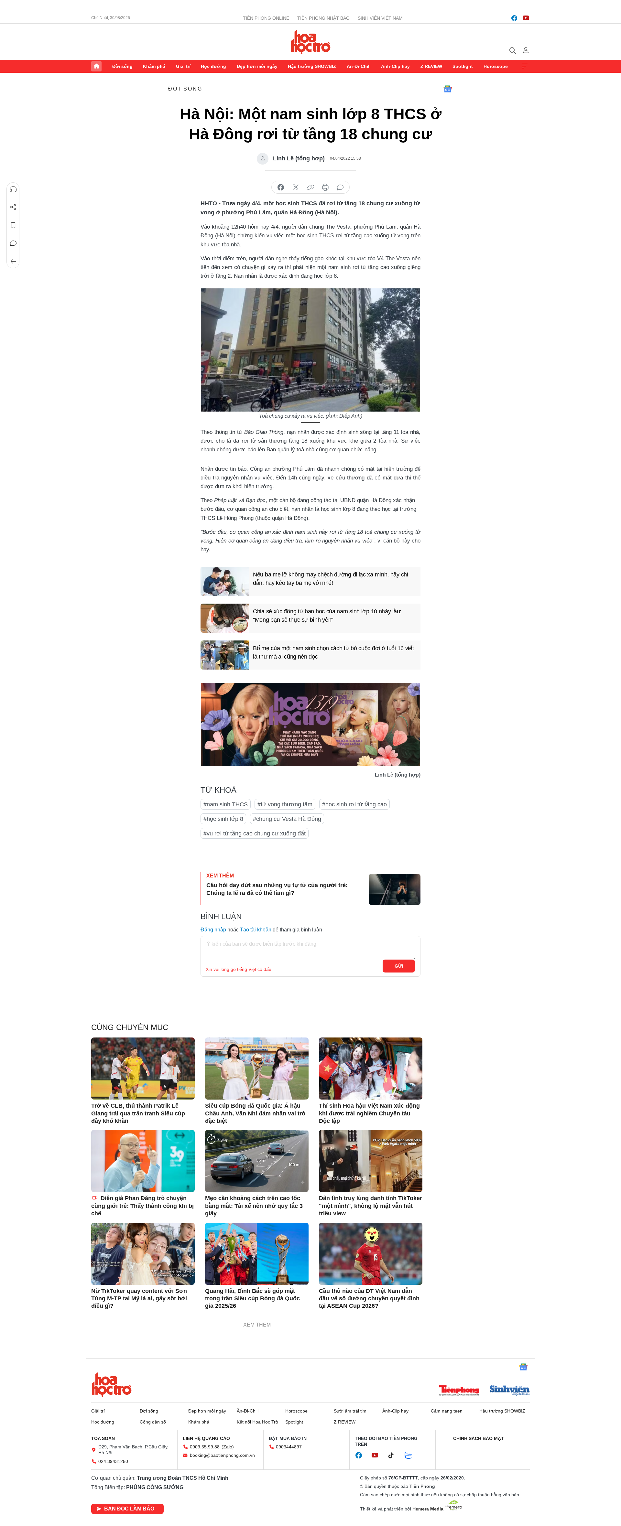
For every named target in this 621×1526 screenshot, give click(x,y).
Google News (447, 89)
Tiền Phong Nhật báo (323, 18)
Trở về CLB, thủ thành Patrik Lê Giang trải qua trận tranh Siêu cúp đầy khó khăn (138, 1113)
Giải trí (183, 66)
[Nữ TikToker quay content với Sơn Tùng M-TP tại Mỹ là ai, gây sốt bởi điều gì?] (143, 1254)
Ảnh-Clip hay (395, 66)
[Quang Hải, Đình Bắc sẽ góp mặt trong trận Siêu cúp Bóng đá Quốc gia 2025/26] (257, 1254)
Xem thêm (524, 66)
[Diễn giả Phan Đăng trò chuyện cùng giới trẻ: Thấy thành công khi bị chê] (143, 1161)
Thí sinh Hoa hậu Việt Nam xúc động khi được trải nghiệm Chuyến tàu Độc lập (369, 1113)
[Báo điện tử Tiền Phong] (459, 1391)
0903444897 (289, 1446)
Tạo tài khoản (255, 929)
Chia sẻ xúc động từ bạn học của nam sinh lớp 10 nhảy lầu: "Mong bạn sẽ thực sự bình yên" (327, 615)
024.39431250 (113, 1461)
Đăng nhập (213, 929)
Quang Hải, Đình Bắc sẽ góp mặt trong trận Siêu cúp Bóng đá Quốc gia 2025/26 (252, 1298)
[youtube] (526, 18)
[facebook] (514, 18)
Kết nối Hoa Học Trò (257, 1421)
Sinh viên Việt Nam (380, 18)
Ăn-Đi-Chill (359, 66)
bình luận (340, 187)
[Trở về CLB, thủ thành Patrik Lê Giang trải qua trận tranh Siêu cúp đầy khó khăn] (143, 1068)
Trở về (13, 261)
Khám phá (154, 66)
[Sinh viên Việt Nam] (510, 1391)
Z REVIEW (431, 66)
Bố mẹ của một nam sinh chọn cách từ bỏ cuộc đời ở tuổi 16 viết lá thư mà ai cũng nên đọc (333, 652)
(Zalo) (228, 1446)
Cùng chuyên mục (129, 1027)
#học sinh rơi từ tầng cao (354, 804)
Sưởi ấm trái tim (350, 1410)
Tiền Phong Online (266, 18)
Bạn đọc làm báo (129, 1508)
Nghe (13, 189)
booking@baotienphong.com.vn (222, 1455)
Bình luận (13, 243)
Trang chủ (96, 66)
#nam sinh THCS (225, 804)
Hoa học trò (111, 1384)
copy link (310, 187)
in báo (325, 187)
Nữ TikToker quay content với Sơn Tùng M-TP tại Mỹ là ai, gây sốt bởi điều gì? (139, 1298)
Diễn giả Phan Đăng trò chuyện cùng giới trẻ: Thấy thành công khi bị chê (142, 1206)
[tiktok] (394, 1455)
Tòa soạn (103, 1438)
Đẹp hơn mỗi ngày (257, 66)
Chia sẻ (13, 207)
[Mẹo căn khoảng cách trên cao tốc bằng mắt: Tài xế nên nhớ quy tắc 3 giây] (257, 1161)
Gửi (399, 966)
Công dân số (153, 1421)
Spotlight (462, 66)
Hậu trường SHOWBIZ (312, 66)
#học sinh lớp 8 (223, 819)
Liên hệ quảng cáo (206, 1438)
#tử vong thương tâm (284, 804)
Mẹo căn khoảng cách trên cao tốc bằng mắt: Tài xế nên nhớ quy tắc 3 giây (254, 1206)
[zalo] (411, 1455)
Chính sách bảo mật (478, 1438)
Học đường (213, 66)
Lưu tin (13, 225)
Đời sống (122, 66)
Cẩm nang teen (447, 1410)
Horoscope (496, 66)
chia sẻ (280, 187)
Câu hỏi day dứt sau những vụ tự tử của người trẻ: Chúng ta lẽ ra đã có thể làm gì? (277, 889)
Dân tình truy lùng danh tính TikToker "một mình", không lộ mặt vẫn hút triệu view (370, 1206)
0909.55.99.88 (205, 1446)
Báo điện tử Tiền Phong (310, 42)
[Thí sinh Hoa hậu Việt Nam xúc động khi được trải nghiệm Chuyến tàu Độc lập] (370, 1068)
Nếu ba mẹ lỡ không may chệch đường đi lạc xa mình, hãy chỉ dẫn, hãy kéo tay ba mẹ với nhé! (330, 578)
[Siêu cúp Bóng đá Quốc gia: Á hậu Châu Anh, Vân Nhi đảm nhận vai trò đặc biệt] (257, 1068)
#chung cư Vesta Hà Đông (287, 819)
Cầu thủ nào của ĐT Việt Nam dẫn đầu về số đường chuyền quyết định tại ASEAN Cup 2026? (369, 1298)
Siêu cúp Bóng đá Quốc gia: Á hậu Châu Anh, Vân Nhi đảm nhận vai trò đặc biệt (255, 1113)
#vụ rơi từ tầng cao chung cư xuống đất (254, 833)
